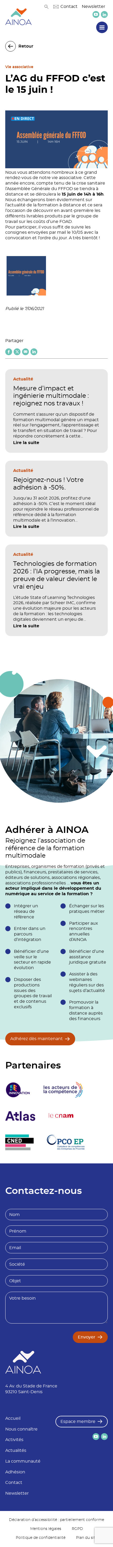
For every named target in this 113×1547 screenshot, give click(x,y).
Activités (14, 1440)
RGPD (77, 1529)
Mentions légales (45, 1529)
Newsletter (93, 6)
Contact (69, 6)
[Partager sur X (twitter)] (17, 351)
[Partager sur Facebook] (8, 351)
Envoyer (86, 1337)
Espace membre (77, 1421)
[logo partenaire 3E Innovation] (17, 1090)
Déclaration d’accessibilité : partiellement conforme (56, 1520)
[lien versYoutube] (96, 14)
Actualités (15, 1450)
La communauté (22, 1461)
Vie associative (19, 67)
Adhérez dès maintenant (36, 1039)
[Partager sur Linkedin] (33, 351)
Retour (25, 46)
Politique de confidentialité (40, 1538)
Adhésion (15, 1472)
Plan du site (86, 1538)
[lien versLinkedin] (104, 14)
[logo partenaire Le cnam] (61, 1116)
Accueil (12, 1418)
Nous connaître (21, 1429)
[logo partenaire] (63, 1090)
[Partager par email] (25, 351)
